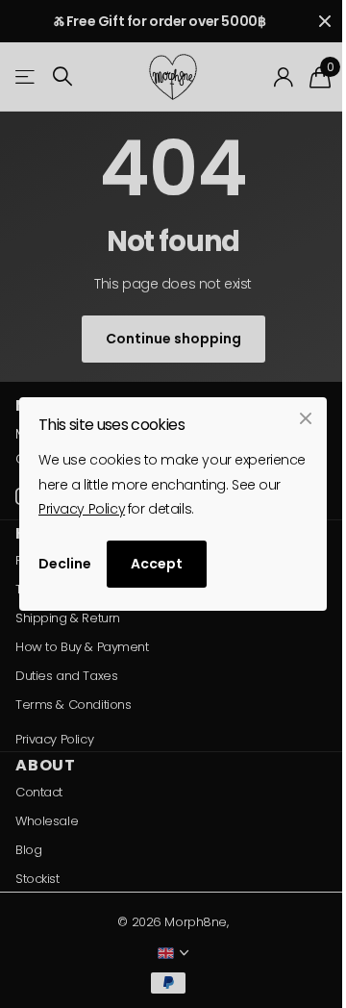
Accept (157, 563)
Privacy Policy (81, 508)
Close (305, 418)
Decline (64, 563)
